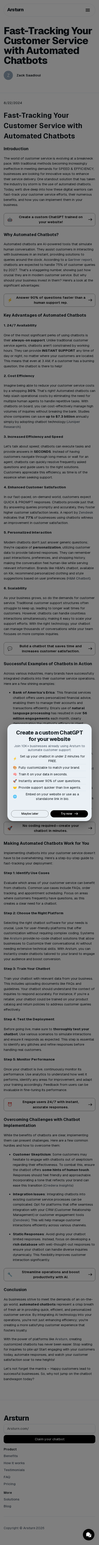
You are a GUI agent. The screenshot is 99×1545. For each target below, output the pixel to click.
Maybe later (29, 813)
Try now (66, 813)
